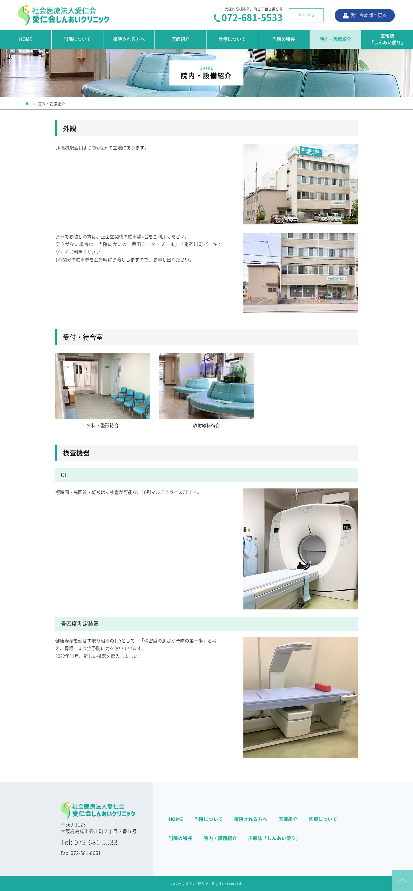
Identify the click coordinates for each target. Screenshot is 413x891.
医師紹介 (180, 39)
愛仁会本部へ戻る (368, 15)
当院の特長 (283, 39)
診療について (232, 39)
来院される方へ (129, 39)
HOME (25, 39)
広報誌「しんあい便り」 (387, 39)
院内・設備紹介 (220, 838)
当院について (77, 39)
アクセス (306, 15)
